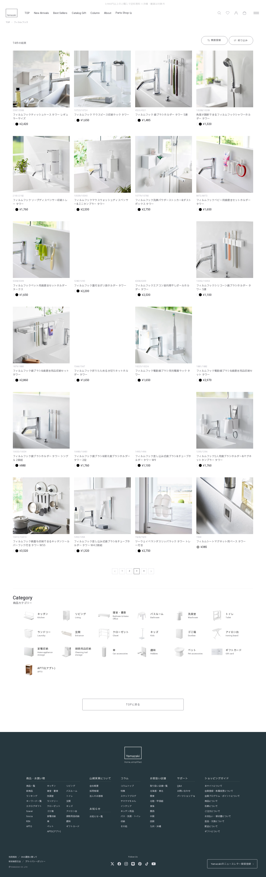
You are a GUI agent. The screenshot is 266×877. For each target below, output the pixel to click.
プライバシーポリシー (35, 861)
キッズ (69, 806)
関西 (152, 811)
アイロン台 (71, 811)
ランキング (31, 796)
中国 (152, 816)
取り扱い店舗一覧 (159, 786)
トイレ (69, 796)
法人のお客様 (96, 796)
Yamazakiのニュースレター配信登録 (231, 864)
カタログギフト (34, 806)
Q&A (179, 786)
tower (29, 811)
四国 (152, 821)
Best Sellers (60, 13)
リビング (70, 786)
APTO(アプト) (54, 831)
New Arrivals (41, 13)
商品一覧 (30, 786)
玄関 (68, 801)
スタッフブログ (128, 796)
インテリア (126, 806)
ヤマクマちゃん (128, 801)
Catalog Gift (79, 13)
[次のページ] (151, 571)
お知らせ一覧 (96, 816)
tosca (29, 816)
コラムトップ (127, 786)
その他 (124, 826)
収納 (123, 821)
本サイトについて (213, 786)
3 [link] (136, 571)
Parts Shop (122, 12)
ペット (50, 826)
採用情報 (94, 791)
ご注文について (212, 811)
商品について (211, 801)
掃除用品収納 (72, 816)
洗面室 (50, 796)
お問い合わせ (183, 791)
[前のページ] (115, 571)
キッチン (51, 786)
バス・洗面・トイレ (130, 816)
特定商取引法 (15, 861)
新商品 (29, 791)
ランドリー (52, 801)
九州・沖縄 (155, 826)
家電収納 (51, 816)
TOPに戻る (133, 705)
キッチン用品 (127, 811)
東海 (152, 806)
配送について (211, 826)
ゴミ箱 (50, 811)
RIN (28, 821)
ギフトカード (72, 826)
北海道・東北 (156, 791)
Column (95, 13)
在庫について (211, 806)
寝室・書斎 (52, 791)
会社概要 (94, 786)
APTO (29, 826)
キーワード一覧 (34, 801)
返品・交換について (214, 821)
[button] (219, 13)
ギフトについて (212, 831)
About (107, 13)
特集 (123, 791)
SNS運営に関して (29, 857)
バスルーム (71, 791)
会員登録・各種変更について (219, 791)
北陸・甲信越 (156, 801)
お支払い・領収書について (218, 816)
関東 (152, 796)
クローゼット (53, 806)
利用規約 (13, 857)
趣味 (68, 821)
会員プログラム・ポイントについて (222, 796)
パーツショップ (185, 796)
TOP (27, 13)
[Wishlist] (228, 13)
